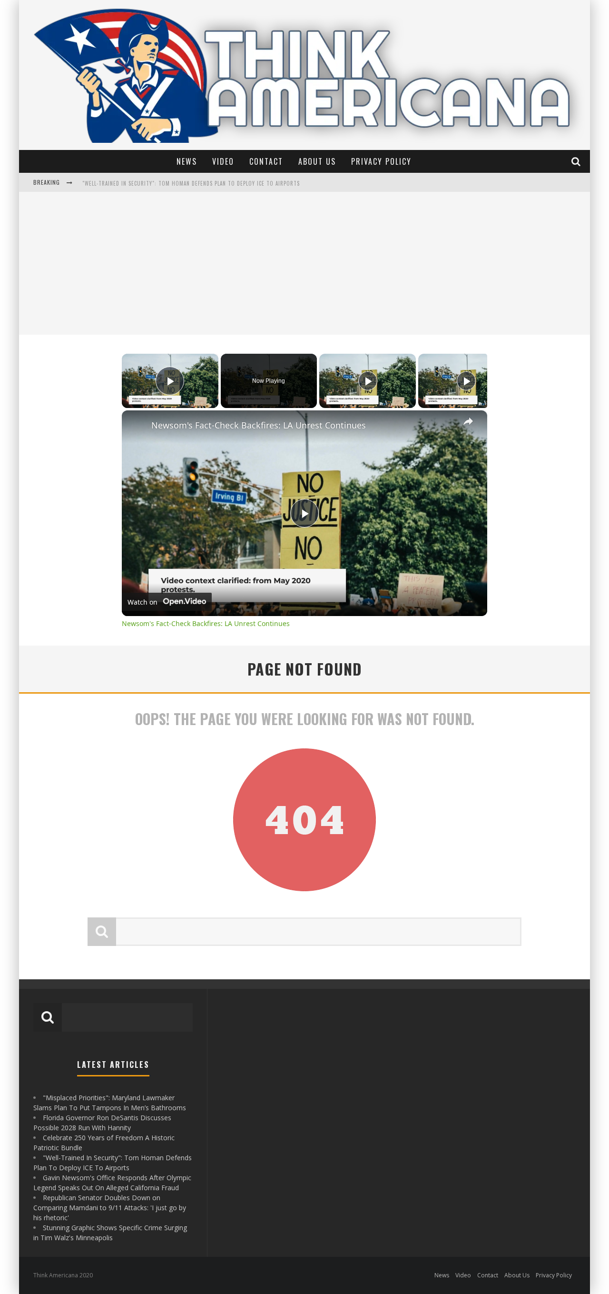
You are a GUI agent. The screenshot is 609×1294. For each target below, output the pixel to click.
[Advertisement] (304, 263)
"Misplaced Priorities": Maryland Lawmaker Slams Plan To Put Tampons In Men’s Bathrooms (208, 183)
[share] (468, 421)
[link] (137, 425)
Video (223, 161)
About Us (317, 161)
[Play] (367, 380)
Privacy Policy (381, 161)
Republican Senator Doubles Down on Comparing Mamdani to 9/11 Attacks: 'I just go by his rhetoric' (109, 1207)
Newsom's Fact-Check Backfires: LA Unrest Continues (258, 425)
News (187, 161)
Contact (266, 161)
